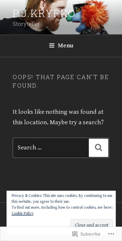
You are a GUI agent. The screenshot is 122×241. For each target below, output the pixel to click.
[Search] (98, 148)
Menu (65, 45)
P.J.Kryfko (44, 13)
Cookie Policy (23, 213)
